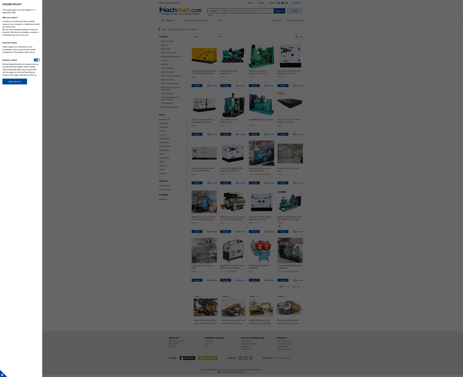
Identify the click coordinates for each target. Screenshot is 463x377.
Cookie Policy (11, 9)
